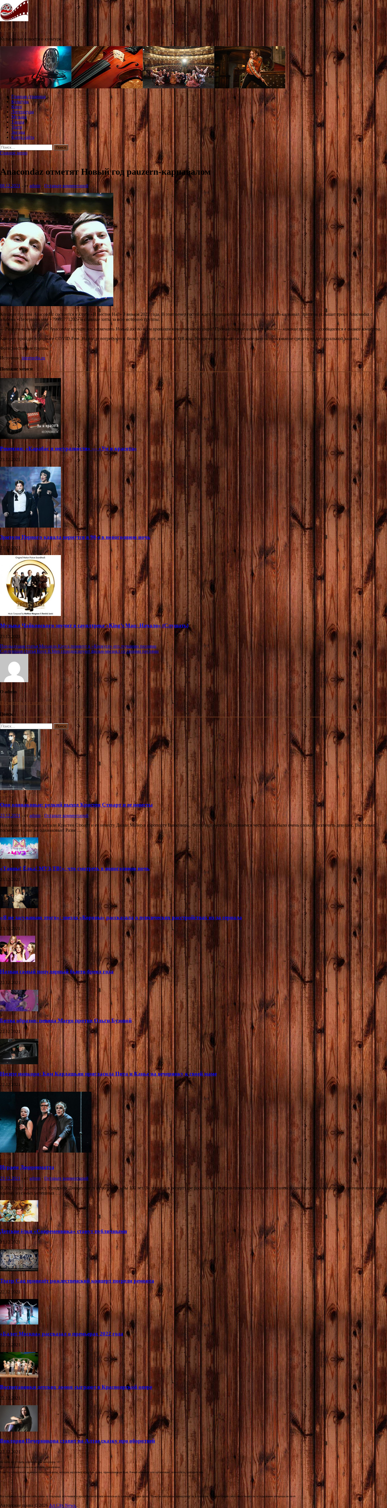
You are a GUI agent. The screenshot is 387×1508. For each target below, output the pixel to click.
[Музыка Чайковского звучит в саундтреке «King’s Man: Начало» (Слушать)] (30, 614)
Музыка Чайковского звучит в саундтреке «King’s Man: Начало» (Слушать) (94, 625)
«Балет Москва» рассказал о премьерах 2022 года (61, 1334)
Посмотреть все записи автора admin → (38, 702)
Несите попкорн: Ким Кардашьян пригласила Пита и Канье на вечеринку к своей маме (108, 1074)
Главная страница (28, 96)
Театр (16, 127)
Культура (20, 101)
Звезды (18, 132)
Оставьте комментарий (66, 185)
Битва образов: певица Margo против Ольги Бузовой (66, 1020)
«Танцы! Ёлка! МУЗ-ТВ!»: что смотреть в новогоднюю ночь (75, 868)
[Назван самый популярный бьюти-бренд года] (17, 960)
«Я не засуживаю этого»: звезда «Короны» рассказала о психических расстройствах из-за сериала (121, 917)
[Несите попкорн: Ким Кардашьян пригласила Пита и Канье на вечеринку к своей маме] (19, 1062)
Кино (16, 106)
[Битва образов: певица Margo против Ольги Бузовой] (19, 1009)
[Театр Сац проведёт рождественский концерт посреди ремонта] (19, 1269)
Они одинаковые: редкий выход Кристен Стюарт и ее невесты (76, 805)
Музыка (19, 116)
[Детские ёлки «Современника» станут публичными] (19, 1220)
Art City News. (13, 29)
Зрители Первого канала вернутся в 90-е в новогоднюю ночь (75, 537)
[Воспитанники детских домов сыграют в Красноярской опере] (19, 1375)
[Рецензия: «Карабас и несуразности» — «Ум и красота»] (30, 437)
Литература (22, 111)
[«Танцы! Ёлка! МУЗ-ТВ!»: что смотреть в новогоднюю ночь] (19, 857)
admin (35, 185)
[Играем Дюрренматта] (46, 1151)
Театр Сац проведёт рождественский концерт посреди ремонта (77, 1281)
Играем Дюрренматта (27, 1167)
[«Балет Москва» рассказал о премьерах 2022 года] (19, 1323)
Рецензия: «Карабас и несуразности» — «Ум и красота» (68, 448)
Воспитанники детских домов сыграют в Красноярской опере (76, 1387)
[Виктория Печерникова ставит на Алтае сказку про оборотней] (19, 1430)
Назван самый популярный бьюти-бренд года (57, 971)
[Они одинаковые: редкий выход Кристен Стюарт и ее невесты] (20, 788)
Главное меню (13, 152)
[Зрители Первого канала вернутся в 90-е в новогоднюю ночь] (30, 526)
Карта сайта (22, 137)
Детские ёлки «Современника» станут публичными (63, 1231)
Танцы (17, 122)
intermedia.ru (33, 357)
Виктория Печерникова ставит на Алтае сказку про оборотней (77, 1441)
